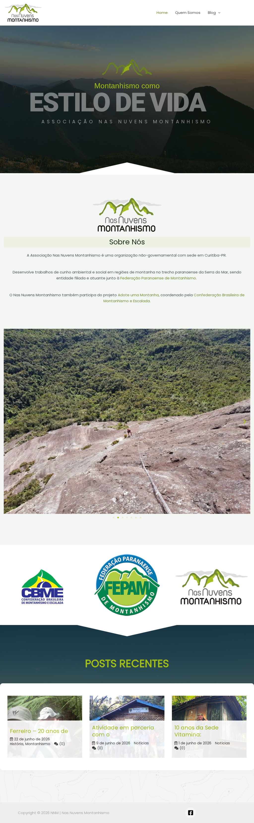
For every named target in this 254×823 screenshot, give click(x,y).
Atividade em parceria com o (123, 731)
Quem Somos (187, 12)
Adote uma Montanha (138, 294)
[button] (9, 421)
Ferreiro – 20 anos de (39, 731)
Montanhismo (37, 744)
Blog (212, 12)
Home (162, 12)
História (16, 744)
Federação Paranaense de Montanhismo (158, 278)
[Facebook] (190, 812)
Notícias (141, 743)
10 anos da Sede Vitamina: (196, 731)
